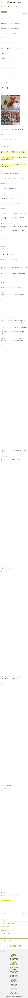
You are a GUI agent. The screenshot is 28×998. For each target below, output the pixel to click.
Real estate (7, 930)
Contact (6, 940)
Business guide (8, 923)
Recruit (5, 933)
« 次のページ (3, 913)
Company (6, 920)
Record (5, 926)
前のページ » (24, 913)
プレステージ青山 (6, 900)
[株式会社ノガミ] (14, 3)
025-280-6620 (14, 946)
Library (5, 937)
